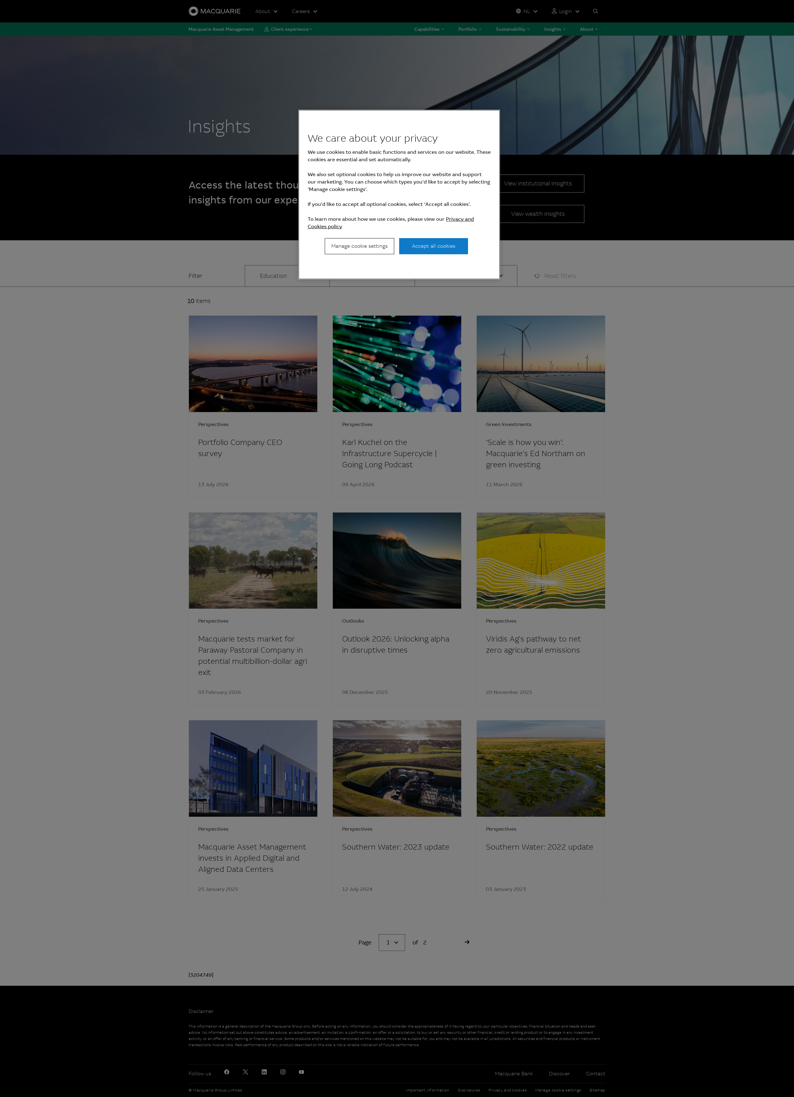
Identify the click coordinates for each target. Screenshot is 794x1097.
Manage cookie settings (359, 246)
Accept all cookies (433, 246)
